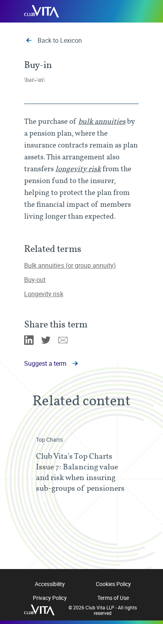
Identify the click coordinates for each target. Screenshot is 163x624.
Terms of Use (113, 597)
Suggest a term (45, 363)
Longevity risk (43, 293)
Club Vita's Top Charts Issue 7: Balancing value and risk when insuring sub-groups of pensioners (80, 472)
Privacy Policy (50, 597)
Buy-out (34, 279)
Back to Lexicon (60, 40)
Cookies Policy (113, 584)
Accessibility (50, 584)
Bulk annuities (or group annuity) (70, 265)
